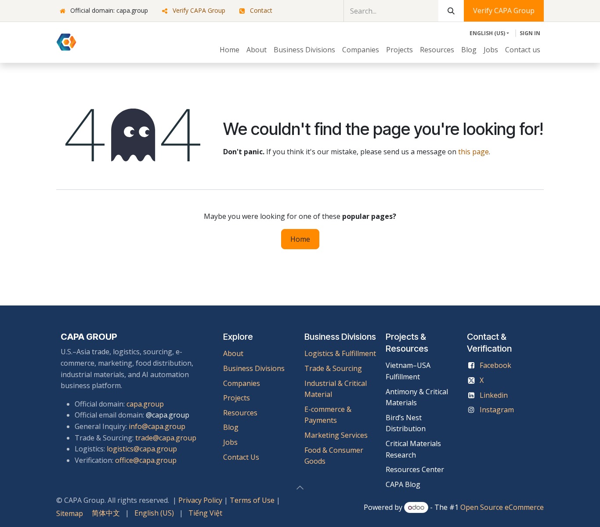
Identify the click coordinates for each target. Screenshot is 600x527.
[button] (300, 487)
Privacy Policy (200, 500)
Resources (240, 413)
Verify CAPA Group (199, 10)
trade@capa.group (165, 438)
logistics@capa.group (142, 449)
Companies (241, 383)
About (233, 353)
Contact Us (241, 457)
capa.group (145, 404)
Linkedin (494, 395)
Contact (261, 10)
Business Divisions (254, 368)
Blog (231, 427)
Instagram (497, 409)
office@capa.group (146, 460)
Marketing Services (336, 435)
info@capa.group (157, 426)
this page (473, 151)
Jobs (231, 442)
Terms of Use (252, 500)
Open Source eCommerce (502, 507)
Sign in (530, 33)
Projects (236, 398)
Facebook (495, 365)
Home (300, 239)
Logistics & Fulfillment (340, 353)
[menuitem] (229, 50)
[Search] (451, 11)
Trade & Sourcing (333, 368)
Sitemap (69, 513)
